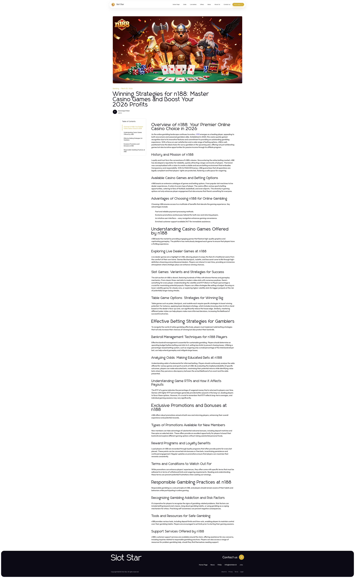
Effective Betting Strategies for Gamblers (133, 139)
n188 (198, 134)
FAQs (220, 565)
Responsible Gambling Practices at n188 (134, 150)
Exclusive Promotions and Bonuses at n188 (131, 145)
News (213, 565)
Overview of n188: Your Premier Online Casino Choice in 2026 (133, 127)
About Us (224, 572)
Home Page (203, 565)
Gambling (116, 88)
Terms (236, 572)
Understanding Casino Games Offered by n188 (133, 133)
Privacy (231, 572)
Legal (241, 572)
